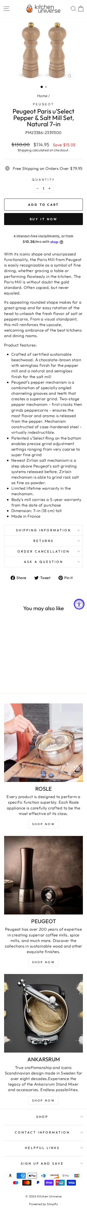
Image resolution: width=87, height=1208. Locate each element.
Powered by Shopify (43, 1204)
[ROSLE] (43, 742)
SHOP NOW (43, 962)
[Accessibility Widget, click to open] (79, 604)
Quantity (43, 179)
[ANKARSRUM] (43, 1013)
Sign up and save (42, 1163)
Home (42, 95)
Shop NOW (43, 824)
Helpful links (42, 1148)
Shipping (24, 150)
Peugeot (43, 104)
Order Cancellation (43, 551)
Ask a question (43, 562)
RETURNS (43, 541)
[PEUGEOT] (43, 875)
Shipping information (43, 530)
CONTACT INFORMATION (42, 1132)
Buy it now (44, 219)
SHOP (42, 1117)
